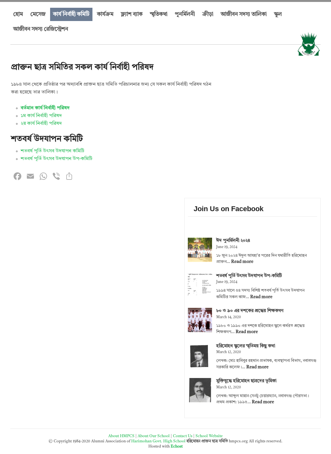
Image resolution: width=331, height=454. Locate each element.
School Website (209, 436)
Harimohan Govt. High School (159, 441)
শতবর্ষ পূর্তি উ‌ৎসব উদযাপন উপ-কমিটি (56, 159)
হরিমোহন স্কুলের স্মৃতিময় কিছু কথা (245, 346)
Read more (242, 261)
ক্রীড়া (207, 14)
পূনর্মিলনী (185, 14)
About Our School (154, 436)
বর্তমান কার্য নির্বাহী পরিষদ (45, 108)
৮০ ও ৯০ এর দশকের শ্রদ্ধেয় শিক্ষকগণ (249, 310)
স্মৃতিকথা (158, 14)
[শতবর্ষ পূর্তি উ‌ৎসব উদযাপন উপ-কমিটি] (200, 286)
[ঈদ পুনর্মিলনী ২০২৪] (200, 251)
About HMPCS (121, 436)
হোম (18, 14)
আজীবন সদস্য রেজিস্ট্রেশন (40, 29)
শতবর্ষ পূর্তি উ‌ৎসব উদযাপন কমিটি (52, 151)
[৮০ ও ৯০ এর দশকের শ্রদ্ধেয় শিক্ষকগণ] (200, 321)
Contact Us (182, 436)
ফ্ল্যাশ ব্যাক (132, 14)
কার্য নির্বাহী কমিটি (71, 14)
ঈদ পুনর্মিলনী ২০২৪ (233, 240)
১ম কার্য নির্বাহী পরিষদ (41, 116)
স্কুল (278, 14)
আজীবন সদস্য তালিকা (244, 14)
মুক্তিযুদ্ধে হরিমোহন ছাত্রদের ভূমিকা (246, 381)
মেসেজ (38, 14)
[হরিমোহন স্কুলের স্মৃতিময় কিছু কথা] (200, 356)
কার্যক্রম (105, 14)
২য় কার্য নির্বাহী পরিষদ (41, 123)
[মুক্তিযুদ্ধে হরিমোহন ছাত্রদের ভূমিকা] (200, 391)
